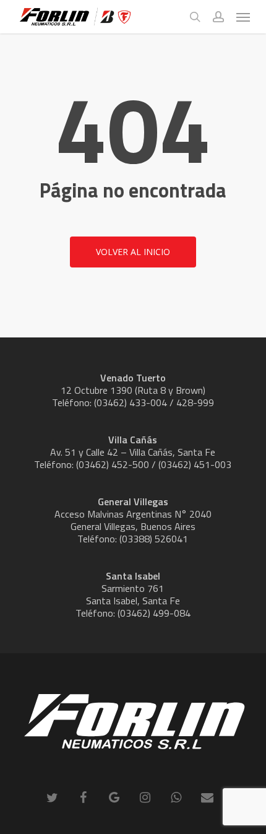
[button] (243, 17)
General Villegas (133, 501)
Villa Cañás (132, 439)
